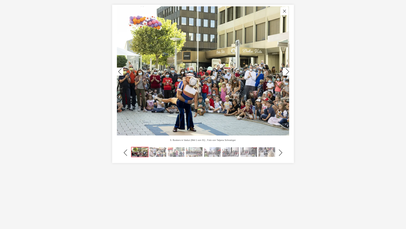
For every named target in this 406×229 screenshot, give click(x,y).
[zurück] (120, 72)
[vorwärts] (286, 72)
